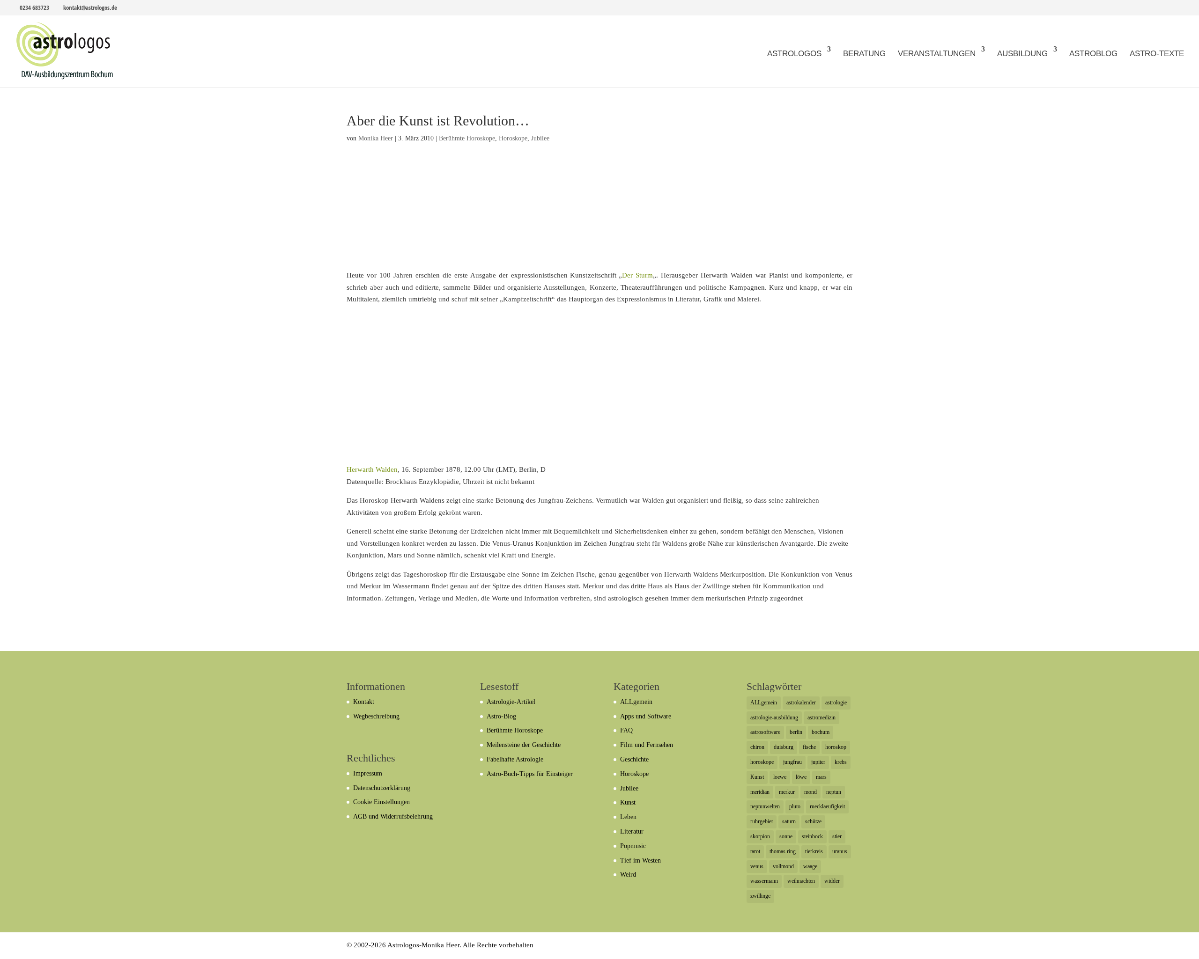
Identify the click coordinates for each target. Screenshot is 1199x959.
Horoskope (513, 138)
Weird (628, 874)
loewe (779, 777)
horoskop (835, 747)
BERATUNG (864, 53)
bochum (820, 732)
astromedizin (821, 717)
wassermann (764, 881)
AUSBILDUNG (1022, 53)
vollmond (783, 866)
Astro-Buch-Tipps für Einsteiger (530, 773)
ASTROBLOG (1093, 53)
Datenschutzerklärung (381, 787)
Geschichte (634, 759)
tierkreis (814, 851)
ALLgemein (636, 701)
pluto (794, 806)
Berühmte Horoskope (467, 138)
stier (837, 836)
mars (821, 777)
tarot (755, 851)
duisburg (783, 747)
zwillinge (760, 896)
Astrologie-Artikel (511, 701)
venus (756, 866)
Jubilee (540, 138)
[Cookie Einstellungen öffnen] (20, 947)
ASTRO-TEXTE (1157, 53)
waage (810, 866)
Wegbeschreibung (376, 716)
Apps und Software (645, 716)
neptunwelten (765, 806)
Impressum (367, 773)
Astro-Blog (501, 716)
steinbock (812, 836)
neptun (833, 792)
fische (809, 747)
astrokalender (801, 702)
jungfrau (792, 762)
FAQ (626, 730)
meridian (760, 792)
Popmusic (633, 845)
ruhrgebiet (761, 821)
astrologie (836, 702)
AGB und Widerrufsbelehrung (393, 816)
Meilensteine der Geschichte (524, 744)
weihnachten (801, 881)
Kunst (628, 802)
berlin (796, 732)
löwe (801, 777)
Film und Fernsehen (646, 744)
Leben (628, 816)
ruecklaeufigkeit (827, 806)
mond (810, 792)
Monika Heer (375, 138)
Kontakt (363, 701)
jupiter (818, 762)
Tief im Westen (640, 860)
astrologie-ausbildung (774, 717)
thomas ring (783, 851)
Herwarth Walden (372, 469)
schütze (813, 821)
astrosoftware (765, 732)
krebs (841, 762)
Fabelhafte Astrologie (515, 759)
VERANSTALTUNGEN (937, 53)
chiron (757, 747)
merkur (787, 792)
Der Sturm (637, 275)
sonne (785, 836)
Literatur (632, 831)
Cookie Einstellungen (381, 801)
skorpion (760, 836)
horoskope (762, 762)
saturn (789, 821)
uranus (839, 851)
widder (832, 881)
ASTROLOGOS (794, 53)
